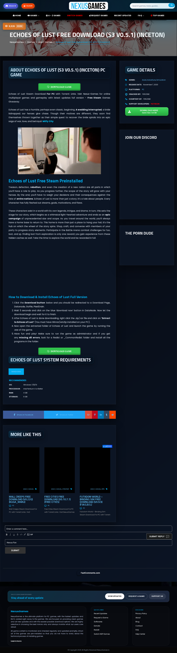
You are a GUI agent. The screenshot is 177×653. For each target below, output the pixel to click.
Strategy (65, 489)
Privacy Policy (141, 613)
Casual (31, 489)
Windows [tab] (16, 371)
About (138, 617)
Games (33, 15)
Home (18, 15)
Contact (139, 625)
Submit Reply (157, 536)
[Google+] (88, 415)
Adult (25, 489)
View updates (115, 596)
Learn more (16, 641)
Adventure (151, 80)
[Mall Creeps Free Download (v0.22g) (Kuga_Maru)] (24, 470)
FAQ (140, 15)
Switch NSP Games (102, 634)
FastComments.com (90, 573)
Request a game (137, 596)
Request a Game (101, 617)
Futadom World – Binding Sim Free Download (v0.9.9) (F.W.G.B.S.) (91, 500)
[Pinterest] (95, 415)
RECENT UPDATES (122, 15)
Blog (137, 621)
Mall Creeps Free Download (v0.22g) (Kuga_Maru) (21, 499)
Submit (15, 550)
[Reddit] (112, 415)
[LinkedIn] (101, 415)
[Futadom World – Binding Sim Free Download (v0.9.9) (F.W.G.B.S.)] (95, 470)
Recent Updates (100, 613)
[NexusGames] (88, 5)
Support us (157, 596)
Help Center (140, 634)
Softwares (98, 621)
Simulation (161, 80)
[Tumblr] (106, 415)
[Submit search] (171, 5)
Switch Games (75, 15)
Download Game (61, 86)
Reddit (96, 630)
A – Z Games (54, 15)
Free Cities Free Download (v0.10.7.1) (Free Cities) (57, 499)
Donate (97, 625)
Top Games (158, 15)
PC (13, 505)
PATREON (155, 104)
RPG (103, 489)
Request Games (99, 15)
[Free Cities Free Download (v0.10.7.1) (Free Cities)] (59, 470)
